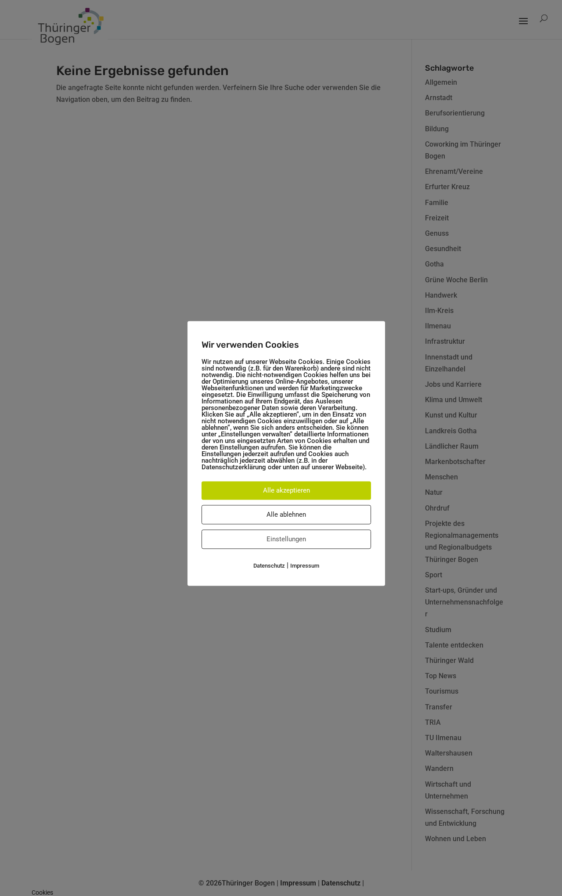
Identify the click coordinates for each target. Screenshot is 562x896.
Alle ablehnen (286, 514)
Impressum (304, 565)
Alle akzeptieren (286, 490)
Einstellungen (286, 539)
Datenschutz (269, 565)
